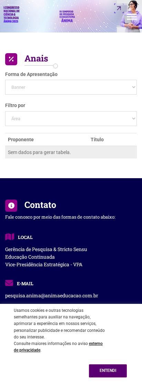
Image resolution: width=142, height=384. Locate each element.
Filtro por (15, 105)
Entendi (108, 370)
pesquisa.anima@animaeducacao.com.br (51, 295)
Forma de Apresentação (31, 74)
